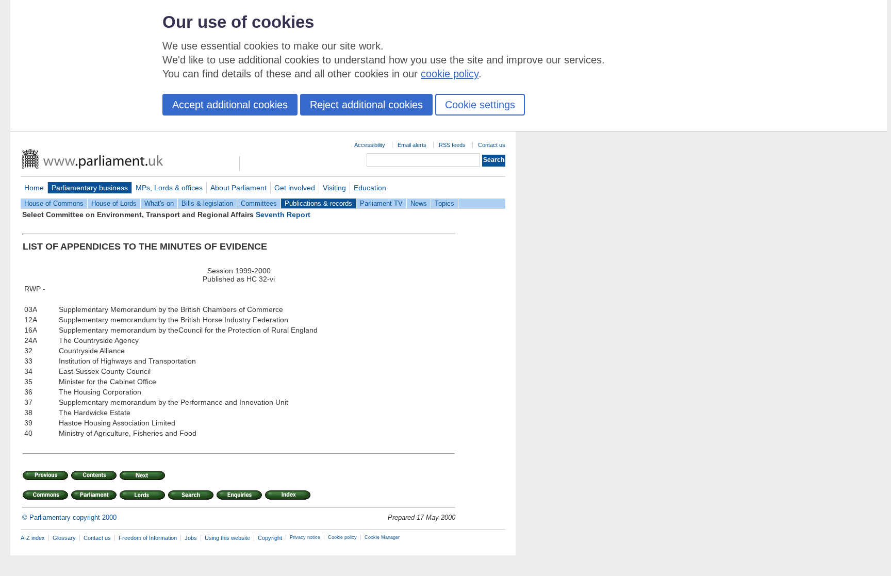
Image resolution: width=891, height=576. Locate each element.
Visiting (334, 188)
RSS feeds (452, 145)
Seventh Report (283, 214)
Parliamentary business (90, 188)
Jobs (191, 538)
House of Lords (114, 203)
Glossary (64, 538)
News (418, 203)
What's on (159, 203)
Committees (259, 203)
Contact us (491, 145)
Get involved (294, 188)
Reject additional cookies (366, 104)
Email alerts (412, 145)
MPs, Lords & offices (169, 188)
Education (370, 188)
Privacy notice (305, 537)
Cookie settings (480, 104)
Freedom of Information (148, 538)
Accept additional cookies (230, 104)
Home (34, 188)
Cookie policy (342, 537)
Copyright (270, 538)
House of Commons (54, 203)
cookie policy (449, 73)
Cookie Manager (382, 537)
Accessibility (369, 145)
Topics (444, 203)
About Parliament (238, 188)
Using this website (227, 538)
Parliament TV (381, 203)
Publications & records (318, 203)
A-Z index (33, 538)
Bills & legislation (207, 203)
